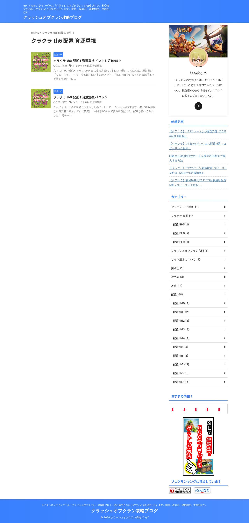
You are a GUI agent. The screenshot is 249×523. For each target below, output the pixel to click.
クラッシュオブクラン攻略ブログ (52, 17)
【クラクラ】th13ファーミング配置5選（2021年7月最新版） (197, 134)
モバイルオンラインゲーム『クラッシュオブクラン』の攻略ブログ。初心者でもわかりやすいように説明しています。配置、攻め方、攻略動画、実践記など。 (124, 504)
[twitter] (198, 106)
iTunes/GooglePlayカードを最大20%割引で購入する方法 (197, 158)
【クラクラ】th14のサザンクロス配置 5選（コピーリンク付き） (197, 146)
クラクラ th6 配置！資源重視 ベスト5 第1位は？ (87, 61)
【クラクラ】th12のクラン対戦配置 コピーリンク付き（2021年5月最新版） (198, 170)
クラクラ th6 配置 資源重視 (87, 65)
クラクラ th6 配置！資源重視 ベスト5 (80, 97)
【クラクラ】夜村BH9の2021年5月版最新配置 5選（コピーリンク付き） (197, 183)
